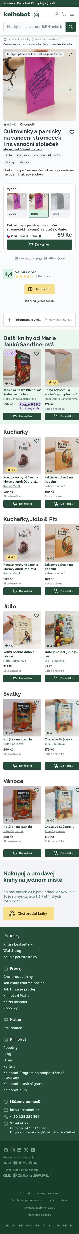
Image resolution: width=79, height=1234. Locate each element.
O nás (8, 1060)
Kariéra (9, 1067)
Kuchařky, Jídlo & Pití (30, 519)
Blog (7, 1054)
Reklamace (12, 1028)
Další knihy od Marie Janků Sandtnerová (29, 341)
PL (72, 1225)
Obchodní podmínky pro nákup (39, 1193)
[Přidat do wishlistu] (72, 132)
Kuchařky (15, 432)
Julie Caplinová (13, 744)
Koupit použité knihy (20, 957)
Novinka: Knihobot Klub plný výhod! (29, 3)
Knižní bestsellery (18, 944)
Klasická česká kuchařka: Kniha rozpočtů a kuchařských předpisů (22, 394)
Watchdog (12, 951)
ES (38, 1225)
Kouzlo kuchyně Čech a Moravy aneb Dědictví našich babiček (20, 481)
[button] (39, 85)
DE (21, 1225)
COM (29, 1225)
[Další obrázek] (70, 88)
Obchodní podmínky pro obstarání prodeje (39, 1200)
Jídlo (9, 606)
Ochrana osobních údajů (39, 1207)
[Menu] (72, 14)
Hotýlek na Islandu (17, 739)
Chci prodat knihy (18, 977)
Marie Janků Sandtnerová (22, 149)
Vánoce (13, 781)
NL (51, 1225)
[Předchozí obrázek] (9, 88)
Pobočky (10, 1008)
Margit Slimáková (14, 660)
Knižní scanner (15, 1002)
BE (65, 1225)
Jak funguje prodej (19, 989)
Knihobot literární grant (23, 1084)
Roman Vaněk (12, 486)
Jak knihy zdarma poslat (23, 983)
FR (58, 1225)
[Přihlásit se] (56, 14)
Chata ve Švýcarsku (59, 739)
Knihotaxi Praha (16, 996)
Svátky (12, 694)
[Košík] (64, 14)
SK (7, 1225)
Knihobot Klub (15, 1090)
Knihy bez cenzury (39, 1214)
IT (44, 1225)
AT (14, 1225)
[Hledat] (71, 27)
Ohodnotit (28, 124)
